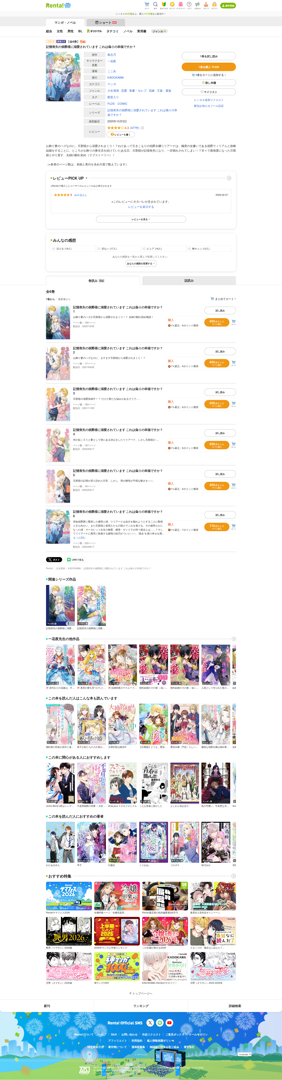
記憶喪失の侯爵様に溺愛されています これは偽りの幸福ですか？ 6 (118, 513)
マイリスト (210, 92)
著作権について (117, 1047)
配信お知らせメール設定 (209, 106)
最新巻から (64, 299)
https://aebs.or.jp (100, 1073)
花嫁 (152, 90)
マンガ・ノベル (65, 22)
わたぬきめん (53, 865)
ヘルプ (102, 1034)
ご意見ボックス (175, 1034)
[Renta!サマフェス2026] (67, 5)
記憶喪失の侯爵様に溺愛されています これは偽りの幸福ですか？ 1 (118, 309)
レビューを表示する (141, 207)
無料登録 (229, 5)
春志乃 (111, 54)
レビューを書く (123, 134)
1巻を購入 (209, 67)
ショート (107, 22)
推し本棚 (210, 83)
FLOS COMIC (117, 103)
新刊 (47, 1006)
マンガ (111, 84)
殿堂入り (113, 97)
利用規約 (137, 1040)
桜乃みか (206, 865)
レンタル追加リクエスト (209, 100)
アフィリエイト (117, 1040)
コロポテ (175, 865)
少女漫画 (113, 90)
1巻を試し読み (209, 56)
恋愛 (124, 90)
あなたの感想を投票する (139, 263)
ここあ (111, 71)
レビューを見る (140, 219)
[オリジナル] (94, 31)
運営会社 (189, 1047)
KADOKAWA (115, 77)
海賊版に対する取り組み (164, 1047)
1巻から (50, 299)
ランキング (141, 1006)
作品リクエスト (151, 1034)
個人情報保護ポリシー (160, 1040)
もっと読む (79, 537)
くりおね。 (145, 865)
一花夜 (111, 61)
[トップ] (54, 5)
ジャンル (158, 31)
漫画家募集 (138, 1047)
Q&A (114, 1034)
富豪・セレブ (138, 90)
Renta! (49, 568)
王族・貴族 (164, 90)
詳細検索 (235, 1006)
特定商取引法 (95, 1047)
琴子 (79, 865)
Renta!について (84, 1034)
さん (80, 195)
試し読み (220, 310)
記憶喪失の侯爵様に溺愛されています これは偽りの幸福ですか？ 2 (118, 350)
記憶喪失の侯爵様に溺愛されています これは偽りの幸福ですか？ (142, 112)
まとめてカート (224, 299)
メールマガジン (198, 1034)
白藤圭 (111, 865)
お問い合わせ (129, 1034)
